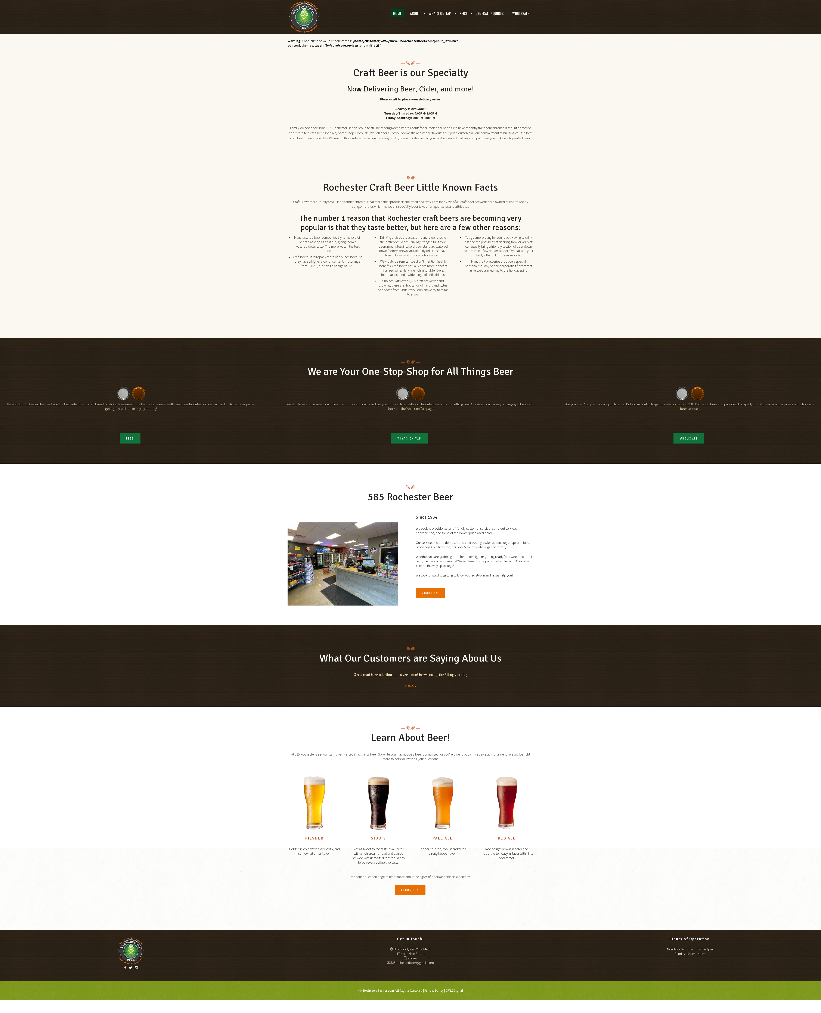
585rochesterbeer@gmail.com (412, 962)
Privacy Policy (434, 991)
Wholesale (520, 13)
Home (397, 13)
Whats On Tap (440, 13)
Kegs (463, 13)
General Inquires (490, 13)
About (415, 13)
